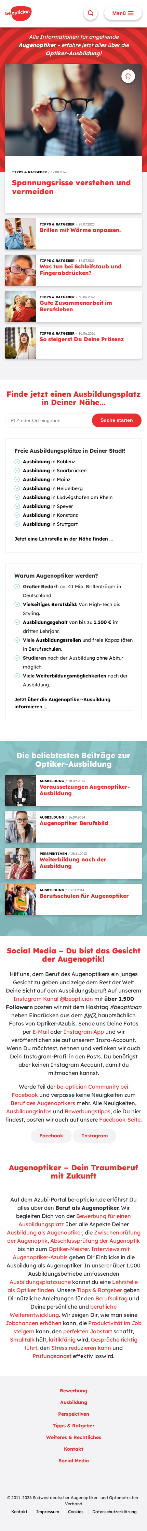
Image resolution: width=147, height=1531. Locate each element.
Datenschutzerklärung (114, 1511)
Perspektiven (73, 1414)
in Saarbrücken (54, 470)
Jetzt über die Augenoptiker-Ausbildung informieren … (62, 703)
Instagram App (84, 1031)
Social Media (73, 1461)
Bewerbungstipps (87, 1111)
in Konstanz (50, 515)
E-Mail (40, 1031)
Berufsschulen (44, 649)
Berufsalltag (111, 1298)
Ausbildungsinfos (29, 1111)
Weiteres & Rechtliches (73, 1437)
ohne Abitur (109, 658)
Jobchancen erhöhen (33, 1323)
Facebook (51, 1136)
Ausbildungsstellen (58, 640)
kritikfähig (62, 1339)
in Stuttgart (50, 524)
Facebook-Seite (120, 1119)
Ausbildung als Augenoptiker (44, 1232)
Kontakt (73, 1449)
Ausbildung (73, 1402)
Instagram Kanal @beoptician (53, 998)
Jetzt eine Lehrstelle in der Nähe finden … (63, 539)
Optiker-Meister (69, 1248)
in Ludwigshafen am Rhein (67, 497)
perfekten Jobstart (87, 1331)
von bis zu (67, 622)
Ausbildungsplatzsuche (40, 1281)
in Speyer (48, 506)
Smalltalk (22, 1339)
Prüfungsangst (51, 1356)
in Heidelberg (53, 488)
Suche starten (117, 420)
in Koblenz (49, 462)
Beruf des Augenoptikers (43, 1103)
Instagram (95, 1136)
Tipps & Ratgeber (99, 1290)
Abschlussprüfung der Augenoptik (95, 1240)
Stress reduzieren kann (81, 1347)
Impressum (47, 1511)
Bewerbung (73, 1391)
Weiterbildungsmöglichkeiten (71, 676)
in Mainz (46, 479)
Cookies (75, 1511)
